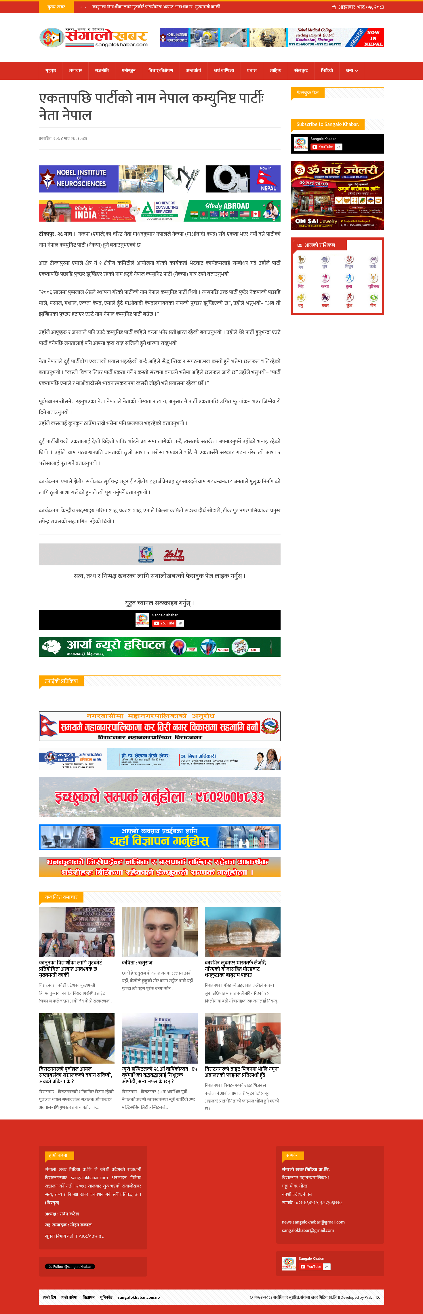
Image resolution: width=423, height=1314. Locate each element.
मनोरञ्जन (129, 71)
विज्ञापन (89, 1297)
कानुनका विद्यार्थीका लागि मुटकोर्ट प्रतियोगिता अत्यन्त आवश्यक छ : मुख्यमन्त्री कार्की (156, 7)
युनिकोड (106, 1297)
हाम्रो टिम (49, 1297)
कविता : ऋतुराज (137, 963)
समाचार (75, 71)
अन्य (349, 71)
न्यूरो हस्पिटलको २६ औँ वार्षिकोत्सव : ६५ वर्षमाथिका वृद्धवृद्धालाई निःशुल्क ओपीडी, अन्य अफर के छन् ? (159, 1075)
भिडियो (327, 71)
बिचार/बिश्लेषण (160, 71)
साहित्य (275, 71)
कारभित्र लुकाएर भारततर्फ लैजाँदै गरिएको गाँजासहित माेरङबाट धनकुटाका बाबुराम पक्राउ (235, 969)
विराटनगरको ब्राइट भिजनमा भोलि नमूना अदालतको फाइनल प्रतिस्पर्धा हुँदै (242, 1072)
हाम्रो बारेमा (69, 1297)
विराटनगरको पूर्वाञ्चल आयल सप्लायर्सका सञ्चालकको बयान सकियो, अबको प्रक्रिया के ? (75, 1075)
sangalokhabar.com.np (139, 1297)
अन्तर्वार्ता (193, 71)
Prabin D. (372, 1297)
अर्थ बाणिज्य (224, 71)
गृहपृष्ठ (50, 71)
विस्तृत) (53, 1203)
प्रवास (252, 71)
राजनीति (102, 71)
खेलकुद (301, 71)
